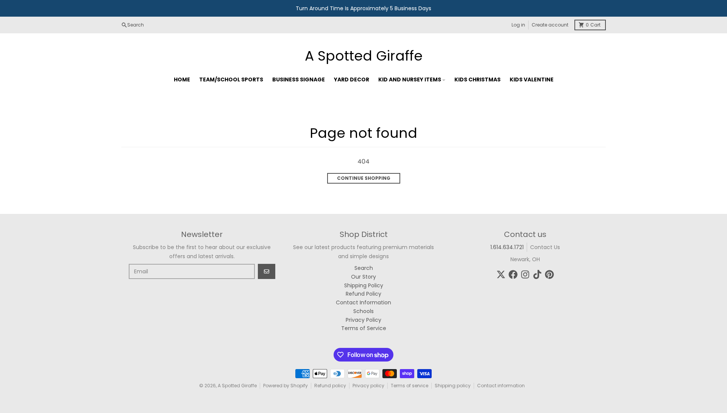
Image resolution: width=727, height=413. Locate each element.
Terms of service (409, 385)
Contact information (501, 385)
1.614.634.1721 (507, 247)
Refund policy (330, 385)
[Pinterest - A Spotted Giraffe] (549, 274)
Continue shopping (363, 178)
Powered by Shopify (285, 385)
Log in (518, 25)
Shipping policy (453, 385)
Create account (550, 25)
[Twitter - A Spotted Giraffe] (500, 274)
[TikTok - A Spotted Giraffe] (537, 274)
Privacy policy (368, 385)
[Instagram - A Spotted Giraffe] (525, 274)
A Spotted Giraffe (364, 56)
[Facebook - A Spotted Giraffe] (513, 274)
